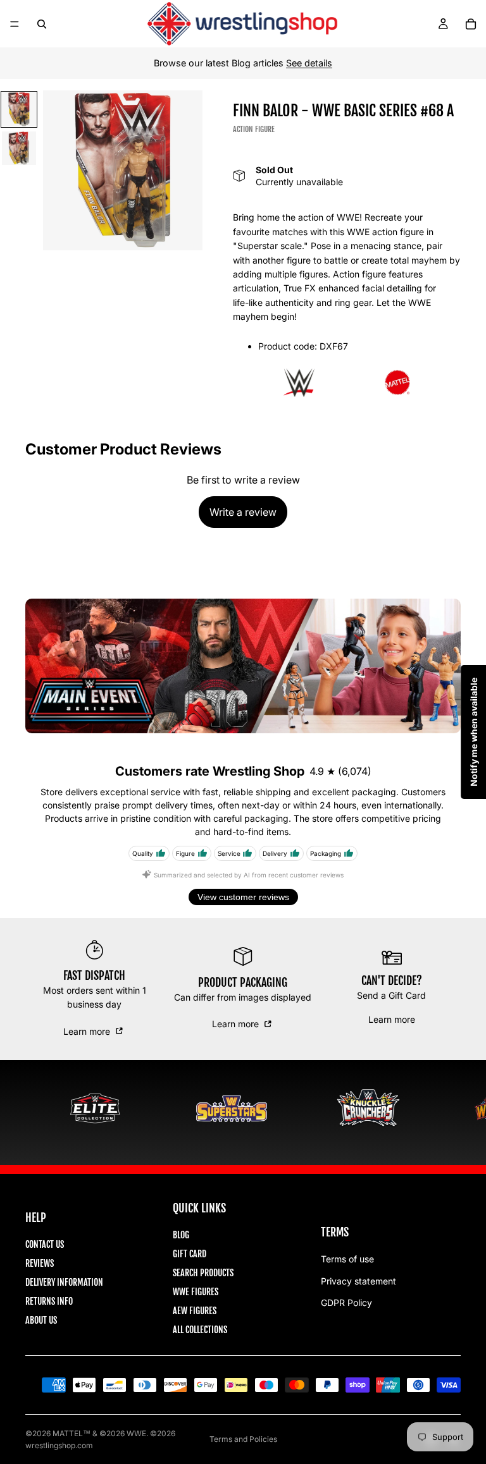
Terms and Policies (243, 1439)
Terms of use (347, 1259)
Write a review (243, 512)
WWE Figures (195, 1291)
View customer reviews (243, 897)
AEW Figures (194, 1310)
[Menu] (14, 24)
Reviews (39, 1263)
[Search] (42, 24)
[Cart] (471, 24)
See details (309, 63)
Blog (181, 1234)
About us (41, 1320)
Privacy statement (358, 1281)
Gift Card (189, 1253)
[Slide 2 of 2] (19, 148)
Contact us (44, 1244)
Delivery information (64, 1282)
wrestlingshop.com (59, 1445)
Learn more (88, 1031)
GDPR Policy (346, 1302)
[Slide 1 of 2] (19, 109)
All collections (200, 1329)
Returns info (49, 1301)
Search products (203, 1272)
